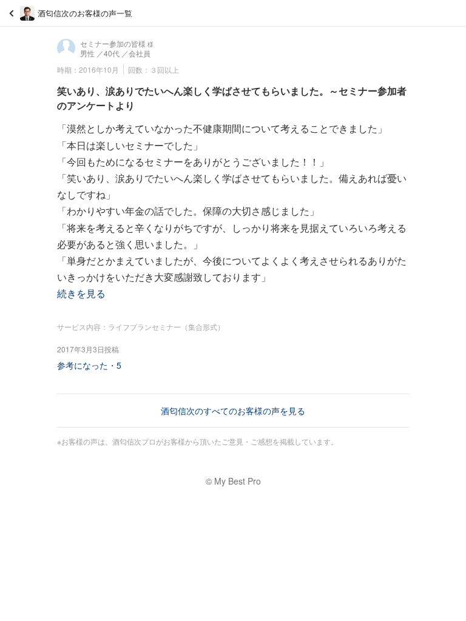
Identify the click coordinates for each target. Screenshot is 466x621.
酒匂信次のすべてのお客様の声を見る (233, 410)
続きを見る (81, 293)
